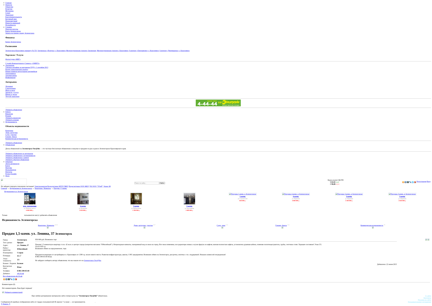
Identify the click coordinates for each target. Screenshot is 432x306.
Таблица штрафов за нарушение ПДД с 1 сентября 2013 (26, 67)
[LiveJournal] (410, 182)
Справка (8, 27)
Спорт (7, 13)
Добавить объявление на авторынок (19, 154)
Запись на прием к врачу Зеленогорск (19, 33)
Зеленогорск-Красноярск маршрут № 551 (21, 51)
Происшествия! (11, 21)
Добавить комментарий (13, 292)
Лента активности (12, 164)
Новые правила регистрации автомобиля (21, 71)
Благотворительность (13, 17)
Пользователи (10, 170)
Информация (10, 77)
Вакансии (9, 114)
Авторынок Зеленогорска (11, 298)
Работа (8, 112)
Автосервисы (10, 73)
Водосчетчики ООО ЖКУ (79, 186)
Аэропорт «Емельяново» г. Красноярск (144, 51)
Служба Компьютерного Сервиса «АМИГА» (22, 63)
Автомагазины (11, 75)
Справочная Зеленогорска (11, 300)
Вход (429, 181)
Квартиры (9, 131)
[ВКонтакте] (405, 182)
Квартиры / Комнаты (43, 188)
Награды (8, 172)
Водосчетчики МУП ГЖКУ (58, 186)
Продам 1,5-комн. (60, 188)
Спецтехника (10, 88)
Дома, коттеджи (11, 133)
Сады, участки (11, 135)
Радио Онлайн (11, 174)
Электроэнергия (40, 186)
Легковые (9, 86)
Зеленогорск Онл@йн (92, 260)
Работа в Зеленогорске (55, 298)
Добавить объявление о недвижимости (20, 156)
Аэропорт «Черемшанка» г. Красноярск (174, 51)
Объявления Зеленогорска (32, 300)
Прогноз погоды (11, 29)
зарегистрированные (16, 215)
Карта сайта (90, 302)
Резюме (8, 116)
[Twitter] (413, 182)
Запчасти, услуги (12, 92)
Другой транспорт (12, 96)
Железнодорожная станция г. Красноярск (112, 51)
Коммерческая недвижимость (16, 139)
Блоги (7, 166)
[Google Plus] (415, 182)
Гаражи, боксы (11, 137)
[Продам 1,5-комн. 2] (428, 240)
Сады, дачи (221, 225)
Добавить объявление (13, 110)
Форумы (8, 168)
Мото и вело (10, 90)
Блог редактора (49, 300)
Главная (8, 3)
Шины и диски (11, 94)
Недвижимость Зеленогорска (21, 188)
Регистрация (421, 181)
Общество (9, 7)
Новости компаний (12, 23)
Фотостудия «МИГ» (13, 59)
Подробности (10, 25)
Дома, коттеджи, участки (143, 225)
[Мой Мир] (408, 182)
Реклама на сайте (424, 300)
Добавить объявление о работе (17, 158)
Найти (162, 183)
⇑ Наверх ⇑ (5, 304)
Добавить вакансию (13, 118)
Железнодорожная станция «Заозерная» (81, 51)
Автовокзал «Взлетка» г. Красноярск (51, 51)
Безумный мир (11, 19)
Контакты (427, 298)
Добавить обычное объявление (17, 160)
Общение (9, 162)
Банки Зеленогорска (13, 42)
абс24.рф (20, 273)
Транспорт (9, 15)
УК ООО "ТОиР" (96, 186)
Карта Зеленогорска (13, 31)
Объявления (10, 145)
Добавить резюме (12, 120)
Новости (8, 5)
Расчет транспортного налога (16, 69)
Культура (8, 9)
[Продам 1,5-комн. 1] (426, 240)
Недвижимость (11, 122)
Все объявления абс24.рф (12, 276)
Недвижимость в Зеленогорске (16, 191)
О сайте (428, 296)
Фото (7, 176)
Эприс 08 (107, 186)
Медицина (9, 11)
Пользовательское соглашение (419, 302)
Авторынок (9, 65)
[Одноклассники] (403, 182)
